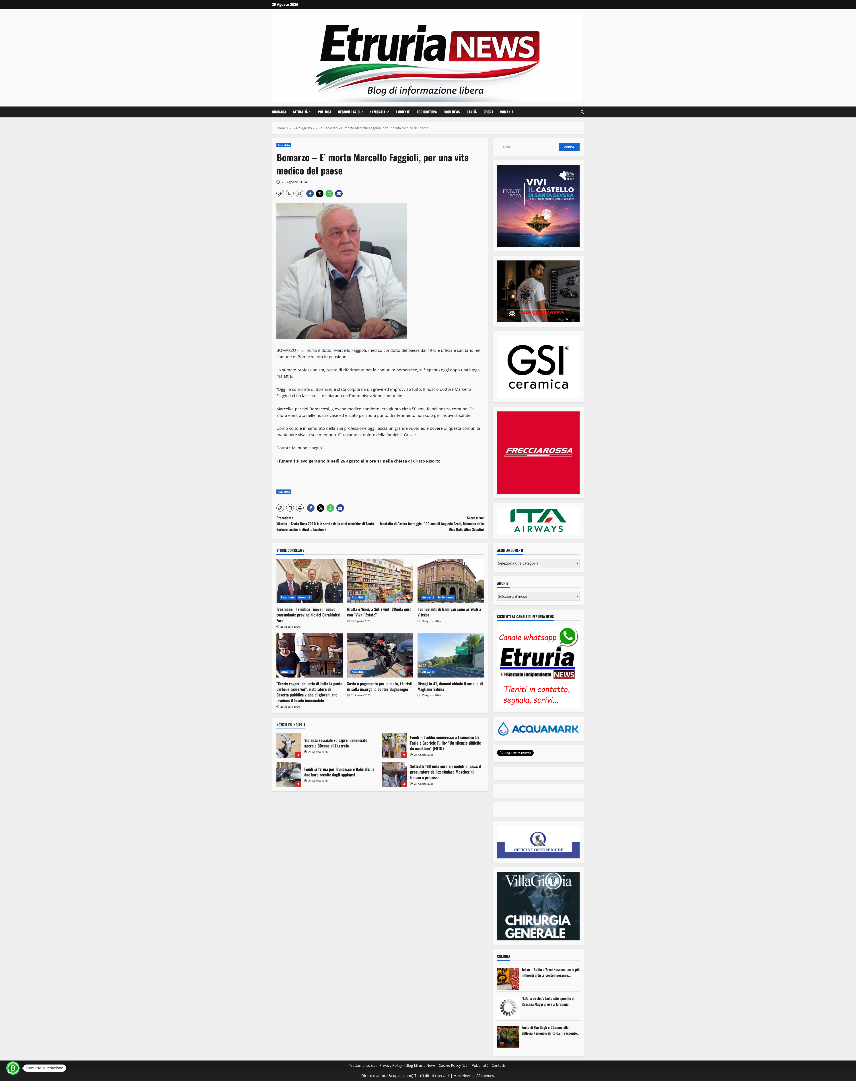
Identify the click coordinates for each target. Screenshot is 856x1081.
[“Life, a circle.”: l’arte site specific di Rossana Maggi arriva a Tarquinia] (508, 1008)
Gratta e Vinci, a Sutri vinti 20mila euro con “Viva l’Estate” (379, 612)
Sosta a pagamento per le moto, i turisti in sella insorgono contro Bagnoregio (379, 686)
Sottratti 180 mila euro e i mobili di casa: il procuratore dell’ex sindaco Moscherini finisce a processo (394, 774)
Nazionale (377, 112)
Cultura (503, 956)
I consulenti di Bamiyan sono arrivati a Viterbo (449, 612)
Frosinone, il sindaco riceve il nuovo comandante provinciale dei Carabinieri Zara (308, 614)
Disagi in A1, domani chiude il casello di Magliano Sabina (450, 686)
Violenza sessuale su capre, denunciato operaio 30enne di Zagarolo (288, 745)
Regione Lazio (349, 112)
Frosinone (287, 597)
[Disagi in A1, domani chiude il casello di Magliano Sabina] (451, 655)
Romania (507, 112)
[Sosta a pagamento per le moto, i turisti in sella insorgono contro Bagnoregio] (380, 655)
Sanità (472, 112)
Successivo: (432, 523)
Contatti (498, 1065)
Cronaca (279, 112)
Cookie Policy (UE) (454, 1065)
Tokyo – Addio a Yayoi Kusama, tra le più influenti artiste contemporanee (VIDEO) (551, 972)
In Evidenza (446, 597)
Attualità (300, 112)
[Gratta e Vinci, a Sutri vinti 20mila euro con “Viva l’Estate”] (380, 581)
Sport (488, 112)
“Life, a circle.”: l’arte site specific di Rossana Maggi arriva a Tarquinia (548, 1001)
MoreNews (462, 1075)
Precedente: (325, 523)
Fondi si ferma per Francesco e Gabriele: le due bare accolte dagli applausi (288, 774)
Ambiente (402, 112)
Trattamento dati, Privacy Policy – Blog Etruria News (392, 1065)
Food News (452, 112)
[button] (582, 112)
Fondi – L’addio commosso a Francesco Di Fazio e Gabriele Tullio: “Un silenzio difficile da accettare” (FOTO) (394, 745)
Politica (324, 112)
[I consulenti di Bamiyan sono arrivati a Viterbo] (451, 581)
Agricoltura (426, 112)
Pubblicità (480, 1065)
